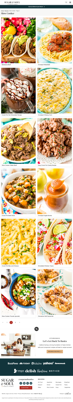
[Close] (60, 187)
